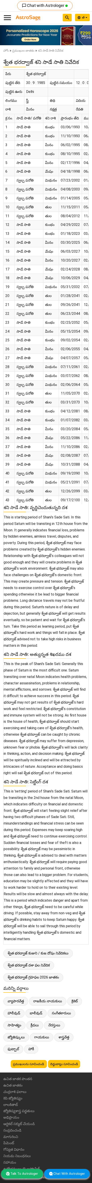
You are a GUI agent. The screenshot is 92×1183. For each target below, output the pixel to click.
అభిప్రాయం (11, 1117)
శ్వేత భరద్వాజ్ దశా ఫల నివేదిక (29, 965)
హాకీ (31, 1049)
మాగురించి (10, 1137)
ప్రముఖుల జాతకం (23, 50)
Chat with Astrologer (43, 5)
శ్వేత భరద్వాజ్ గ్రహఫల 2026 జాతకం (33, 977)
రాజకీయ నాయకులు (47, 1001)
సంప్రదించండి (12, 1130)
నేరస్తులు (54, 1025)
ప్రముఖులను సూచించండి (29, 1064)
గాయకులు (41, 1037)
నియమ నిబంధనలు (17, 1156)
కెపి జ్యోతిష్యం (12, 1098)
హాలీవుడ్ (14, 1013)
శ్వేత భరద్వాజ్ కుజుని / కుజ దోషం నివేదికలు (38, 953)
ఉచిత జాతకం (13, 1085)
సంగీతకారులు (61, 1013)
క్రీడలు (35, 1025)
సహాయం (9, 1162)
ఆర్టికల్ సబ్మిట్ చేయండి (19, 1124)
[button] (7, 35)
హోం (6, 50)
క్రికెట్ (74, 1001)
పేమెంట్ (8, 1143)
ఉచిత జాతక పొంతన (17, 1079)
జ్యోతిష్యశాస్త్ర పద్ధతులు (19, 1111)
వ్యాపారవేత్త (16, 1001)
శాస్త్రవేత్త (64, 1037)
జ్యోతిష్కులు (16, 1037)
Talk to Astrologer (24, 1174)
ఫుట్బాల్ (13, 1049)
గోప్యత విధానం (13, 1149)
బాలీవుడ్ (36, 1013)
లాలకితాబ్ (10, 1105)
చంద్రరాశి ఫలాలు (15, 1092)
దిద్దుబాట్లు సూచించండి (64, 1064)
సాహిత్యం (14, 1025)
